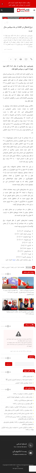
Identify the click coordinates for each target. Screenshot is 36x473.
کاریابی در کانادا (5, 267)
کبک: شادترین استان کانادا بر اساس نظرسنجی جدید (18, 413)
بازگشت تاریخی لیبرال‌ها (12, 312)
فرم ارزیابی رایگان (27, 376)
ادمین (5, 49)
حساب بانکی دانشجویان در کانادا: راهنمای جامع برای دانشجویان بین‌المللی (19, 423)
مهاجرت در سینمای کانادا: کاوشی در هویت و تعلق (18, 407)
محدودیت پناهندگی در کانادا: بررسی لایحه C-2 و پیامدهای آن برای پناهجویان (26, 292)
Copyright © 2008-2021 (9, 465)
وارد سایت (15, 351)
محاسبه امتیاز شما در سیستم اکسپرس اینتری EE (19, 380)
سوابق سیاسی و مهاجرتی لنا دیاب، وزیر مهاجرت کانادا (26, 313)
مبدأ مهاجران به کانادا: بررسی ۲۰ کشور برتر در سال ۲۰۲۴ (10, 291)
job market (21, 267)
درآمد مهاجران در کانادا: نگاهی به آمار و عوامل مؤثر (18, 410)
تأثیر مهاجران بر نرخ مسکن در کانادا (22, 404)
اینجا (13, 260)
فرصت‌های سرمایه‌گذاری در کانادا (23, 400)
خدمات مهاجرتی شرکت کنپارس (23, 383)
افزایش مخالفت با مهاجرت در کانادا (22, 394)
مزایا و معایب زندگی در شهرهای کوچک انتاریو (19, 397)
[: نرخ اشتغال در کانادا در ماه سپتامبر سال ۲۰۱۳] (26, 59)
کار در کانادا (13, 267)
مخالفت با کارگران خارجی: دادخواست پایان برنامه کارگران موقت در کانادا (18, 428)
